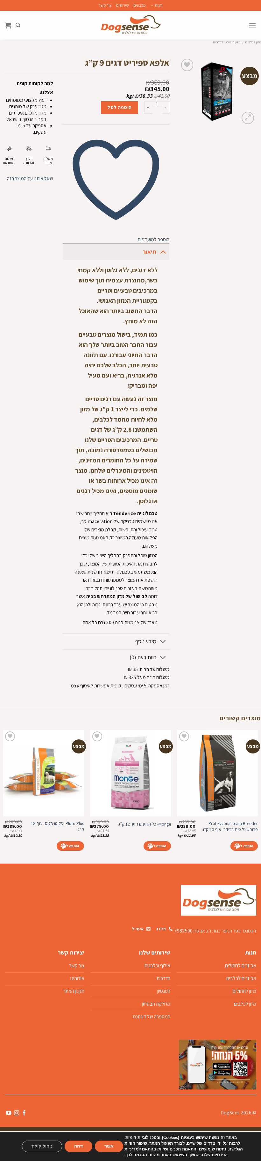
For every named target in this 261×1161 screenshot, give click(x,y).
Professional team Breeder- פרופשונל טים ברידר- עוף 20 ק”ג (230, 826)
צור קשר (105, 5)
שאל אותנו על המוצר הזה (30, 178)
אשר (109, 1146)
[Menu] (252, 25)
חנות (158, 5)
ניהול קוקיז (42, 1146)
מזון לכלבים (253, 42)
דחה (78, 1146)
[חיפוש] (18, 25)
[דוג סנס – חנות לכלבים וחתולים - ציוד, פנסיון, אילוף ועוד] (130, 25)
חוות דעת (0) (143, 657)
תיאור (149, 251)
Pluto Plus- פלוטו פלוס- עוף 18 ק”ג (57, 826)
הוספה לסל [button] (244, 845)
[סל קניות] (8, 25)
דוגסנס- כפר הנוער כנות (234, 930)
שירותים (122, 5)
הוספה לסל (119, 107)
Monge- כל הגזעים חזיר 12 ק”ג (144, 824)
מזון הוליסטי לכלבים (226, 42)
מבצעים (139, 5)
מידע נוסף (145, 641)
